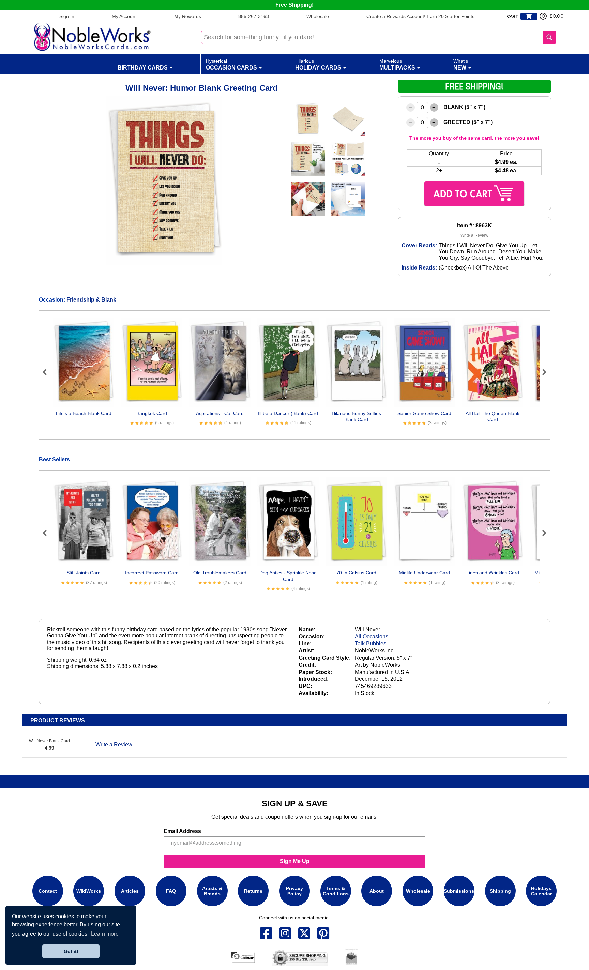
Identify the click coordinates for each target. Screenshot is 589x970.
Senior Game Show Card (424, 413)
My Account (124, 16)
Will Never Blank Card (49, 741)
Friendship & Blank (91, 300)
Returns (253, 891)
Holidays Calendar (541, 891)
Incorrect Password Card (152, 572)
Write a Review (474, 235)
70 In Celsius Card (356, 572)
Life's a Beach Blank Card (83, 413)
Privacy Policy (294, 891)
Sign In (66, 16)
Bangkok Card (151, 413)
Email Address (182, 831)
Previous (48, 372)
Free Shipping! (294, 5)
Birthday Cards (143, 68)
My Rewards (187, 16)
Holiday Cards (318, 64)
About (376, 891)
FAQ (171, 891)
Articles (130, 891)
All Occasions (371, 637)
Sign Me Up (294, 861)
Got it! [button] (71, 951)
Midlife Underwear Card (424, 572)
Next (541, 372)
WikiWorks (88, 891)
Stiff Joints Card (83, 572)
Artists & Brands (212, 891)
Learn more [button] (105, 934)
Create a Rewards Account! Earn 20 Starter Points (420, 16)
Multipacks (397, 64)
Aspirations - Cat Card (220, 413)
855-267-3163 (253, 16)
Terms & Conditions (336, 891)
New (460, 64)
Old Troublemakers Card (219, 572)
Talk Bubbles (370, 643)
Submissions (459, 891)
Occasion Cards (231, 64)
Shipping (500, 891)
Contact (48, 891)
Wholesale (317, 16)
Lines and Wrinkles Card (492, 572)
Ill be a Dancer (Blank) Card (288, 413)
